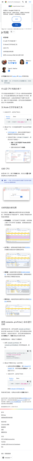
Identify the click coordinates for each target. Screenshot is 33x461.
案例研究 (3, 427)
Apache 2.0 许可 (21, 400)
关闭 (16, 19)
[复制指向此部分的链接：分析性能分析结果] (18, 208)
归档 (2, 429)
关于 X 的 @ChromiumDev (8, 439)
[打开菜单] (2, 2)
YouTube (3, 441)
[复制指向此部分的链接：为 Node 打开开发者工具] (24, 107)
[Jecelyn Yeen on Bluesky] (13, 63)
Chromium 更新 (5, 424)
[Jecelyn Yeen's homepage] (16, 63)
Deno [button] (14, 116)
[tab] (8, 116)
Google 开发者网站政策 (15, 401)
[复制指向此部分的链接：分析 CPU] (11, 169)
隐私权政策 (8, 453)
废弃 (9, 83)
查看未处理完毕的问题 (6, 417)
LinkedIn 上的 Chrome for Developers (10, 444)
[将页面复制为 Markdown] (11, 31)
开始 (16, 25)
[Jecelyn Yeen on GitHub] (11, 63)
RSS (2, 447)
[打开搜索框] (23, 2)
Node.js (14, 76)
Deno (20, 76)
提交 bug (3, 415)
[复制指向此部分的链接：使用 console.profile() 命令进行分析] (6, 324)
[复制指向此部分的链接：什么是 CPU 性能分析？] (23, 89)
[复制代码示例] (30, 119)
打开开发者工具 (12, 132)
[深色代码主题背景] (28, 119)
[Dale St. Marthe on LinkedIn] (9, 71)
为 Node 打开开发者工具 (17, 389)
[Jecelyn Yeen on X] (9, 63)
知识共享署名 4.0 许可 (26, 398)
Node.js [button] (8, 116)
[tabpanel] (18, 121)
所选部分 (27, 247)
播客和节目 (4, 432)
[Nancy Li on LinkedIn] (27, 63)
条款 (2, 453)
